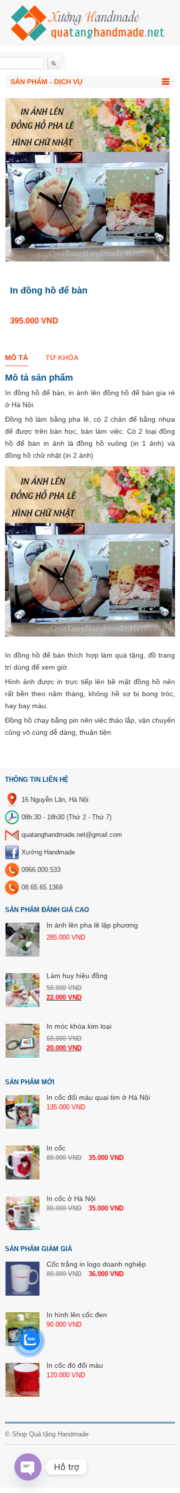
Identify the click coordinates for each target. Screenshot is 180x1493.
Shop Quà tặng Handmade (50, 1434)
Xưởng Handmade (48, 852)
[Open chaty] (28, 1466)
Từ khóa (62, 358)
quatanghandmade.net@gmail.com (72, 834)
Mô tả (16, 358)
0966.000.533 (41, 869)
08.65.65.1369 (42, 887)
